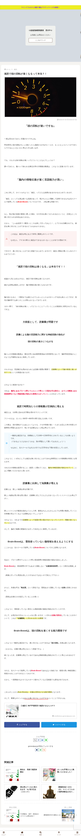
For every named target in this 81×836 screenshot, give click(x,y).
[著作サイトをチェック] (36, 749)
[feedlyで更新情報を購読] (40, 749)
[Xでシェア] (35, 740)
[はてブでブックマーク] (42, 740)
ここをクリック (40, 40)
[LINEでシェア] (46, 740)
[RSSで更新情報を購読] (44, 749)
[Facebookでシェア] (38, 740)
